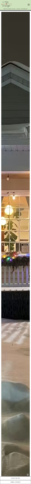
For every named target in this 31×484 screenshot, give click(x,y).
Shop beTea (15, 478)
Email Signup (16, 482)
